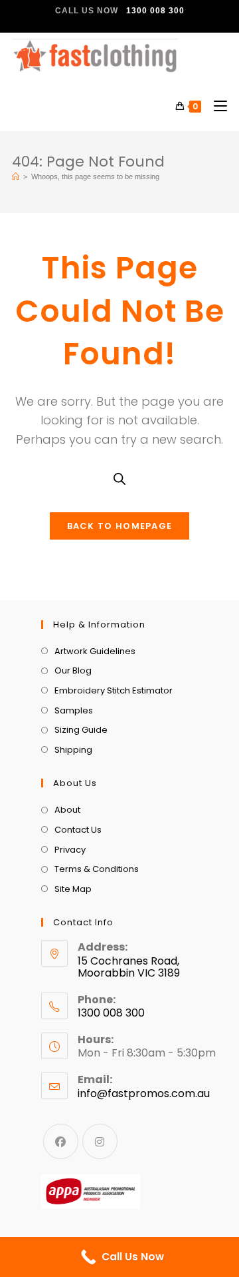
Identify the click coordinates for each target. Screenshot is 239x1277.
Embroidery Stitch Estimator (113, 690)
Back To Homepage (120, 526)
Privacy (70, 849)
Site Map (73, 889)
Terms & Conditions (96, 869)
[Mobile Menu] (215, 106)
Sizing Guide (81, 729)
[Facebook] (60, 1141)
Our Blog (73, 670)
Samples (73, 710)
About (67, 809)
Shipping (73, 749)
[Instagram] (100, 1141)
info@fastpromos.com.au (144, 1093)
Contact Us (78, 829)
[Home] (15, 177)
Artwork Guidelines (94, 651)
